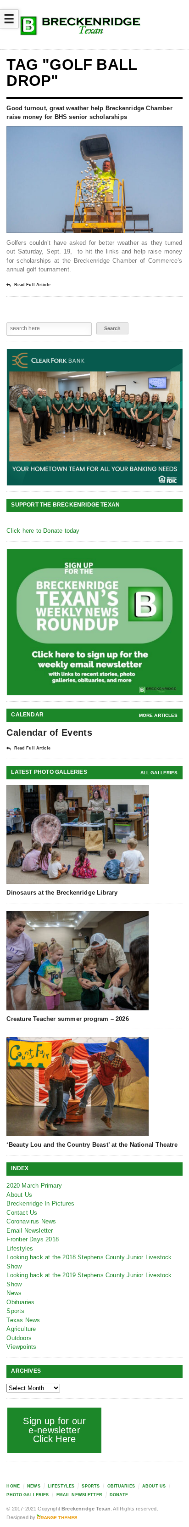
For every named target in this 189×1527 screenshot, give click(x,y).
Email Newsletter (29, 1230)
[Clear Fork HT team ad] (95, 417)
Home (13, 1486)
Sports (15, 1310)
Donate (119, 1495)
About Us (19, 1194)
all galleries (159, 772)
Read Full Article (32, 284)
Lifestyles (19, 1248)
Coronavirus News (31, 1221)
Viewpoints (21, 1346)
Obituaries (20, 1302)
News (14, 1293)
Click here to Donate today (42, 530)
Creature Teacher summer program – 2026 (67, 1018)
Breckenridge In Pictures (40, 1203)
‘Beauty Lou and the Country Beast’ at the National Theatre (91, 1144)
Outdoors (19, 1338)
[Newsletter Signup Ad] (95, 622)
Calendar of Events (49, 732)
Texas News (23, 1320)
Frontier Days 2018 (32, 1239)
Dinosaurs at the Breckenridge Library (61, 892)
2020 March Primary (34, 1185)
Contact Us (21, 1212)
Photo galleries (27, 1495)
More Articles (158, 715)
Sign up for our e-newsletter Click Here (54, 1430)
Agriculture (21, 1328)
